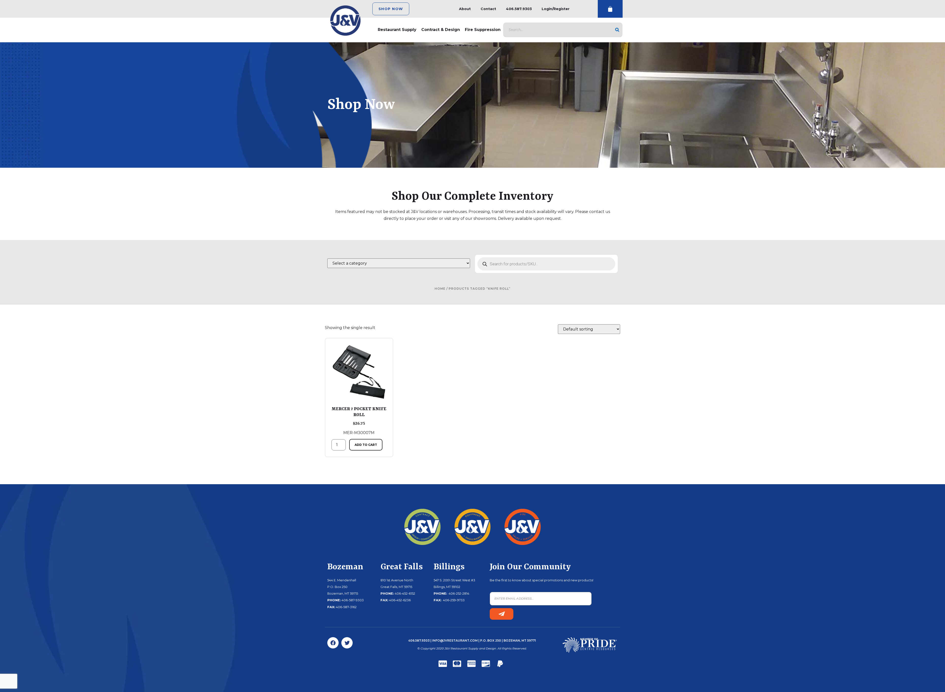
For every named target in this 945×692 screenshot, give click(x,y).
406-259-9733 (453, 600)
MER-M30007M (358, 420)
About (465, 9)
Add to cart (366, 445)
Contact (488, 9)
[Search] (617, 30)
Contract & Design (440, 29)
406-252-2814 (458, 593)
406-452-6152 (405, 593)
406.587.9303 (519, 9)
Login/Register (555, 9)
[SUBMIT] (501, 614)
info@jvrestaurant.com (455, 640)
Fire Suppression (483, 29)
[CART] (610, 9)
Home (440, 288)
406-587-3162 (346, 607)
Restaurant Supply (397, 29)
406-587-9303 (353, 600)
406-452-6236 (400, 600)
